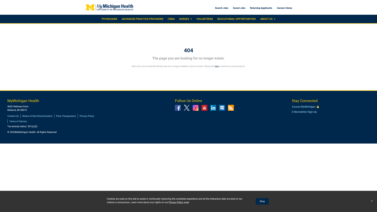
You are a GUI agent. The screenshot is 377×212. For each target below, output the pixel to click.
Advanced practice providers (142, 18)
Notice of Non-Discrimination (37, 116)
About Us (266, 18)
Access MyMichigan (303, 106)
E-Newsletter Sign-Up (304, 111)
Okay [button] (262, 201)
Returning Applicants (261, 8)
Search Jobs (221, 8)
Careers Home (284, 8)
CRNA (171, 18)
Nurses (184, 18)
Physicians (109, 18)
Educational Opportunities (236, 18)
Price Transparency (66, 116)
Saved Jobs (239, 8)
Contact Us (13, 116)
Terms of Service (18, 121)
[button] (191, 19)
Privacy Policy (87, 116)
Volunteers (204, 18)
